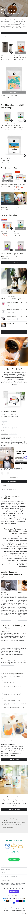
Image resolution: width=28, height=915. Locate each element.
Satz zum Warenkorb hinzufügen (14, 332)
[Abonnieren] (25, 827)
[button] (22, 5)
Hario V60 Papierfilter (12, 302)
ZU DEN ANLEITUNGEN (7, 666)
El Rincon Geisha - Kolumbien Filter (9, 95)
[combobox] (23, 913)
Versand (6, 416)
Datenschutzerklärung (22, 908)
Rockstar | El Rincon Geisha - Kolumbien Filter (20, 56)
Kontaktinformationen (15, 912)
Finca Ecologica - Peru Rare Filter (19, 232)
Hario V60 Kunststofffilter (13, 309)
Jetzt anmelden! (21, 463)
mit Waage (4, 433)
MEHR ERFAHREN (6, 619)
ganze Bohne (5, 421)
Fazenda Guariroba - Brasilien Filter (19, 254)
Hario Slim (14, 427)
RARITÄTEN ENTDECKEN (14, 809)
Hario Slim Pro (5, 427)
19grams (11, 907)
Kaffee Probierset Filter (19, 184)
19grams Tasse (10, 323)
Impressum (14, 910)
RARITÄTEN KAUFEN (14, 759)
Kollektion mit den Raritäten (10, 755)
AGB (5, 910)
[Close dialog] (27, 447)
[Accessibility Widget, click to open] (25, 457)
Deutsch (22, 913)
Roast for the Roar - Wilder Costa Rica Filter (6, 124)
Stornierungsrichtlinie (21, 910)
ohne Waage (13, 433)
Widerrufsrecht (14, 908)
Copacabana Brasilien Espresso (8, 159)
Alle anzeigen (14, 262)
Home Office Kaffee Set (20, 206)
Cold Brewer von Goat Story (6, 56)
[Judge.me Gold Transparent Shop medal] (5, 846)
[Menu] (2, 5)
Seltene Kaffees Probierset (7, 231)
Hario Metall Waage (12, 316)
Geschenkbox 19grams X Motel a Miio (7, 206)
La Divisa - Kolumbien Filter (6, 254)
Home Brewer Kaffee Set (7, 184)
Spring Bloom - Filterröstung (17, 124)
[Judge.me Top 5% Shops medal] (18, 846)
